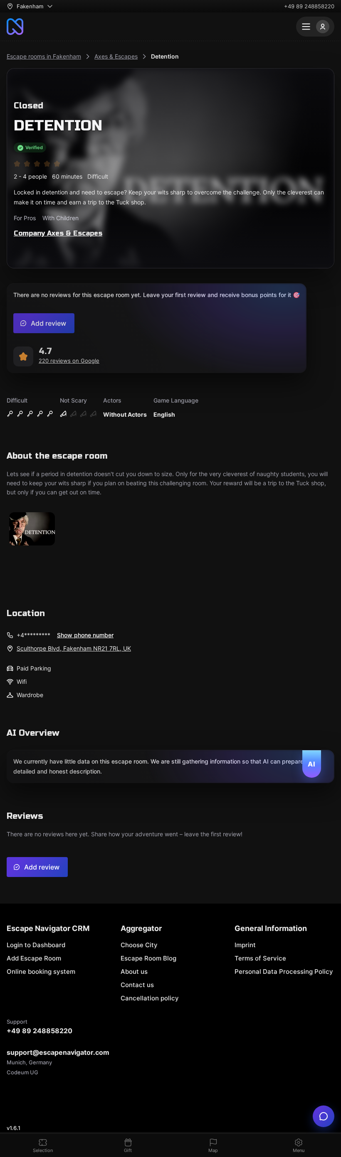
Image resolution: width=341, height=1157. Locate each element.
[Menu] (315, 27)
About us (134, 971)
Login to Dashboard (36, 945)
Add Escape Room (34, 958)
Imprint (245, 945)
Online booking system (41, 971)
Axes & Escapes (116, 56)
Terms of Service (260, 958)
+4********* (33, 635)
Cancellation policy (150, 998)
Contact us (137, 985)
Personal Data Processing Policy (284, 971)
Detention (165, 56)
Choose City (139, 945)
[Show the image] (32, 529)
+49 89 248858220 (309, 6)
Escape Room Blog (148, 958)
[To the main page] (15, 26)
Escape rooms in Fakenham (44, 56)
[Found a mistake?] (323, 1116)
